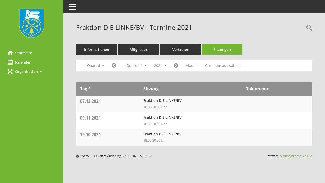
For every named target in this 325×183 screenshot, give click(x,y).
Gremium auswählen (223, 65)
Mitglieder (138, 49)
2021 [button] (158, 65)
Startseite (23, 52)
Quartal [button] (94, 65)
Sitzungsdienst (296, 156)
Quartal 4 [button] (134, 65)
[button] (31, 71)
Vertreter (180, 49)
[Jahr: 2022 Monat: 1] (176, 65)
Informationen (96, 49)
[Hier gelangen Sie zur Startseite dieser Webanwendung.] (31, 23)
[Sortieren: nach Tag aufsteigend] (89, 89)
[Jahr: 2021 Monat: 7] (114, 65)
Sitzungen (222, 49)
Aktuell (192, 65)
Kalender (23, 62)
